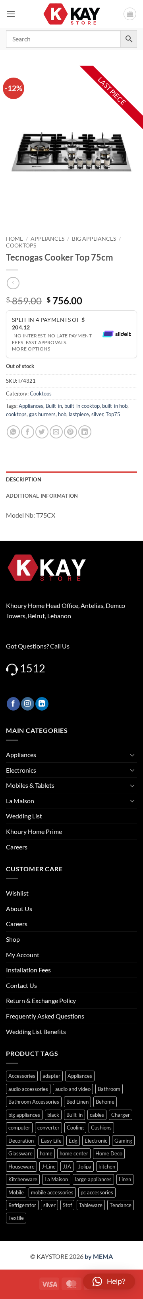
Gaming (123, 1140)
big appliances (24, 1115)
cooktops (16, 414)
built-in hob (115, 406)
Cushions (101, 1127)
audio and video (73, 1089)
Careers (16, 847)
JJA (67, 1166)
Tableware (90, 1205)
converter (48, 1127)
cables (97, 1115)
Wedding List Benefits (36, 1031)
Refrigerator (22, 1205)
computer (19, 1127)
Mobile (16, 1192)
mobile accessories (52, 1192)
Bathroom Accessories (33, 1101)
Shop (13, 939)
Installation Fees (28, 970)
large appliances (93, 1179)
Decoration (21, 1140)
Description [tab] (23, 479)
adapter (51, 1076)
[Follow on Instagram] (27, 704)
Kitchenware (22, 1179)
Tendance (120, 1205)
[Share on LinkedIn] (84, 431)
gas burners (42, 414)
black (53, 1115)
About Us (19, 908)
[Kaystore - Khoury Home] (72, 14)
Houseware (21, 1166)
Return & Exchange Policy (41, 1000)
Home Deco (108, 1153)
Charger (120, 1115)
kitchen (107, 1166)
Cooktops (21, 245)
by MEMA (99, 1256)
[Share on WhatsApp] (13, 431)
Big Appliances (94, 239)
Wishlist (17, 893)
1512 (32, 668)
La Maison (20, 800)
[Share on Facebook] (27, 431)
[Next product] (13, 283)
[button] (10, 13)
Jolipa (84, 1166)
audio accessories (28, 1089)
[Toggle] (132, 755)
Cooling (75, 1127)
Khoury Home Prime (34, 831)
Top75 (113, 414)
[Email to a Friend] (56, 431)
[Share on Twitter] (41, 431)
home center (74, 1153)
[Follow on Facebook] (13, 704)
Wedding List (24, 816)
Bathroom (109, 1089)
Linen (125, 1179)
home (46, 1153)
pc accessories (97, 1192)
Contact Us (21, 985)
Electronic (96, 1140)
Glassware (20, 1153)
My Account (22, 954)
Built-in (54, 406)
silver (97, 414)
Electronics (21, 770)
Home (14, 239)
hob (62, 414)
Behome (105, 1101)
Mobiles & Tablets (30, 785)
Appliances (47, 239)
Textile (16, 1218)
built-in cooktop (82, 406)
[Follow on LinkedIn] (41, 704)
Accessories (21, 1076)
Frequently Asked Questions (45, 1016)
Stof (67, 1205)
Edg (73, 1140)
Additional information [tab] (42, 496)
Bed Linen (77, 1101)
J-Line (49, 1166)
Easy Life (51, 1140)
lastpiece (79, 414)
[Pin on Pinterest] (70, 431)
